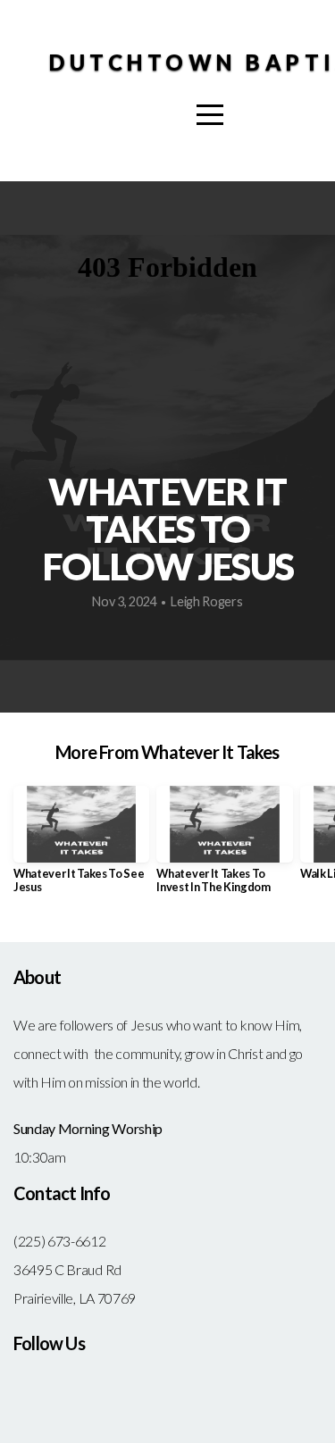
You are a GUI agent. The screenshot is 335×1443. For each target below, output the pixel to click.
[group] (81, 846)
